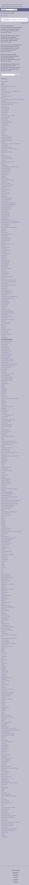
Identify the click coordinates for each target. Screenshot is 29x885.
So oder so (3, 690)
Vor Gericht (4, 763)
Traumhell (3, 714)
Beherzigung (4, 165)
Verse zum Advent (5, 755)
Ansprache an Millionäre (6, 137)
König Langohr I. (5, 541)
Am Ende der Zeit (5, 107)
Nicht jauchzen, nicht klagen (7, 626)
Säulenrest (3, 674)
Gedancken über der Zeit (6, 444)
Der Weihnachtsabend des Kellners (9, 285)
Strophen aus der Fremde (7, 699)
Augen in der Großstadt (6, 152)
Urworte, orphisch (5, 732)
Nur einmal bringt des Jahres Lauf (8, 638)
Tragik (2, 712)
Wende (3, 789)
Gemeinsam (4, 454)
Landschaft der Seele (6, 548)
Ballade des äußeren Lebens (7, 161)
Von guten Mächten (5, 759)
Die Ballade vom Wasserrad (7, 298)
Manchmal (3, 582)
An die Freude (4, 119)
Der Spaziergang (5, 273)
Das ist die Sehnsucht (6, 199)
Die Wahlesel (4, 346)
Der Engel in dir (5, 237)
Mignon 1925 (4, 597)
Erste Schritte (4, 411)
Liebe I (3, 564)
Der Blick (3, 229)
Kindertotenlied (4, 533)
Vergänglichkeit (4, 745)
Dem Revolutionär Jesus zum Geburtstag (10, 222)
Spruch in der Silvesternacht (7, 692)
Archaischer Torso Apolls (7, 140)
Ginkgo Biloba (4, 460)
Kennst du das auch (5, 530)
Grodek (3, 472)
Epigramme (4, 405)
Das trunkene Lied (5, 214)
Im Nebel (3, 521)
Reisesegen (3, 666)
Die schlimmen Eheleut (6, 341)
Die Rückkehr (4, 337)
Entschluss (3, 403)
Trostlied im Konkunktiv (6, 722)
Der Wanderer (4, 283)
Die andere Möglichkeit (6, 293)
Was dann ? (4, 769)
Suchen (17, 74)
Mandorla (3, 585)
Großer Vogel (4, 474)
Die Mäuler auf (4, 331)
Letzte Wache (4, 556)
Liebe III (3, 567)
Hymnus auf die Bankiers (7, 492)
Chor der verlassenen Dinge (7, 184)
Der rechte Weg (4, 265)
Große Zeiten (4, 475)
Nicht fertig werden (5, 625)
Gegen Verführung (5, 451)
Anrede (3, 132)
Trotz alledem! (4, 723)
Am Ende (3, 106)
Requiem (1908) (5, 671)
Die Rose (3, 336)
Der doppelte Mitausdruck (7, 234)
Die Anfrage (4, 294)
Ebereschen (4, 370)
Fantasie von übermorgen (7, 424)
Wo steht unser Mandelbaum (7, 817)
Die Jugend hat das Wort (6, 316)
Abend (2, 84)
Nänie (2, 622)
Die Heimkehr (4, 314)
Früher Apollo (4, 433)
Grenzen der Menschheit (6, 470)
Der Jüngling (4, 255)
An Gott (3, 127)
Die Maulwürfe (4, 332)
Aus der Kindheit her (6, 157)
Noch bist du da (4, 633)
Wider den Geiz (4, 810)
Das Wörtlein (4, 217)
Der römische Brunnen (6, 268)
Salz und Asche (4, 672)
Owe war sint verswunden (7, 646)
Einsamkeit (3, 390)
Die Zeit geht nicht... (6, 357)
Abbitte (3, 83)
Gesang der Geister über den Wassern (9, 456)
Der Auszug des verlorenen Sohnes (9, 227)
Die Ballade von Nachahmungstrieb (9, 296)
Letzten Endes (4, 559)
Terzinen (3, 705)
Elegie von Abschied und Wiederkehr (9, 398)
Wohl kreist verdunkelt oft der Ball (9, 815)
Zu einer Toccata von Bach (7, 825)
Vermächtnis (4, 751)
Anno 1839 (3, 130)
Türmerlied (3, 725)
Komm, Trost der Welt (6, 543)
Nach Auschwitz (5, 615)
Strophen (3, 697)
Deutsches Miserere (5, 290)
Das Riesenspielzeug (6, 207)
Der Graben (4, 248)
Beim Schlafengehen (6, 168)
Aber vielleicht (4, 81)
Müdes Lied (4, 608)
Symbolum (3, 702)
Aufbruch (3, 142)
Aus (2, 153)
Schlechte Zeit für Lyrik (6, 677)
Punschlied (3, 659)
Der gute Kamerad (5, 250)
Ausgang (3, 160)
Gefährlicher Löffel (5, 449)
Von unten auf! (4, 761)
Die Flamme (4, 306)
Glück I (3, 465)
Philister (3, 649)
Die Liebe (3, 324)
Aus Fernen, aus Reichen (7, 158)
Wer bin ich (4, 799)
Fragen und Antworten (6, 431)
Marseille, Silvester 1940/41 (7, 589)
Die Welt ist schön (5, 349)
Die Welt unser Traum (6, 350)
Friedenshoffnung (5, 429)
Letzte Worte (4, 557)
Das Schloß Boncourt (6, 209)
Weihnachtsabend (5, 781)
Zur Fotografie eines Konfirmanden (9, 828)
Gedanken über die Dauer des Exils (9, 442)
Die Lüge (3, 327)
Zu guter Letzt (4, 827)
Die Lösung (4, 326)
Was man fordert (5, 773)
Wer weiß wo (4, 804)
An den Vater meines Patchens (8, 115)
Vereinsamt (3, 743)
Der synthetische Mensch (7, 276)
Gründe (3, 477)
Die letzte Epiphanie (5, 322)
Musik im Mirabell (5, 610)
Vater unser (3, 736)
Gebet (2, 438)
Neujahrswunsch (5, 623)
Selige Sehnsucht (5, 684)
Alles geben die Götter (6, 96)
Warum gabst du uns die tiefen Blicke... (10, 768)
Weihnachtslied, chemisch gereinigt (9, 782)
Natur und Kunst (5, 620)
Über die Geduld (5, 727)
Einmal (3, 387)
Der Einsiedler (4, 235)
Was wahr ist (4, 774)
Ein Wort (3, 395)
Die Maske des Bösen (6, 329)
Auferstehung (4, 145)
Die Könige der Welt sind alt (7, 319)
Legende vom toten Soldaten (7, 554)
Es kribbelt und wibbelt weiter (8, 419)
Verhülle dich (4, 748)
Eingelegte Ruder (5, 383)
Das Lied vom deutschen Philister (8, 204)
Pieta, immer (4, 653)
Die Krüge (3, 321)
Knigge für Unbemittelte (6, 539)
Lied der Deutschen (5, 574)
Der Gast (3, 242)
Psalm (2, 658)
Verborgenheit (4, 740)
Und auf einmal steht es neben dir (8, 728)
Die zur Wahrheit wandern (7, 359)
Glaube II (3, 462)
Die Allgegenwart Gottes (7, 291)
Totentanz (3, 710)
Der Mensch (4, 258)
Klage (2, 534)
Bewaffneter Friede (5, 171)
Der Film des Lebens (6, 239)
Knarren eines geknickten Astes (8, 538)
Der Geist (3, 245)
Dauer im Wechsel (5, 216)
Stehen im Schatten (5, 695)
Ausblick (3, 155)
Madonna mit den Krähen (7, 577)
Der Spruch (4, 275)
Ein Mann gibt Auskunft (6, 380)
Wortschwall (4, 820)
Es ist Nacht (4, 418)
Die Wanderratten (5, 347)
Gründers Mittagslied (6, 479)
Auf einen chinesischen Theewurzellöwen (10, 143)
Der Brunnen (4, 232)
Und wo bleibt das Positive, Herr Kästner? (10, 730)
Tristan (2, 720)
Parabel (3, 648)
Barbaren (3, 163)
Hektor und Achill (5, 484)
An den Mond (4, 112)
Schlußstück (4, 679)
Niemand (3, 631)
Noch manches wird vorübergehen (9, 635)
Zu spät (3, 833)
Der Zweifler (4, 288)
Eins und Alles (4, 396)
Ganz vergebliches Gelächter (7, 436)
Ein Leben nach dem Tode (7, 378)
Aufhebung (3, 150)
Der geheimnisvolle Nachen (7, 244)
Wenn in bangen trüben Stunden (8, 796)
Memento (3, 594)
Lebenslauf (3, 552)
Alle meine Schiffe (5, 92)
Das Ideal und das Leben (6, 198)
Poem (2, 654)
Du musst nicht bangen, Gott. (7, 365)
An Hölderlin (4, 129)
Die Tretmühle (4, 344)
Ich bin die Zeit (4, 498)
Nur (2, 636)
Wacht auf (3, 764)
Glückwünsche (4, 469)
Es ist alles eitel (4, 416)
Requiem (3, 669)
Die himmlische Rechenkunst (7, 313)
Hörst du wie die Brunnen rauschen (9, 488)
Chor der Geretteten (5, 183)
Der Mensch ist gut (5, 260)
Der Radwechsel (5, 263)
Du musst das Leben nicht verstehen (9, 364)
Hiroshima (3, 485)
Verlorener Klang (5, 750)
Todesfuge (3, 709)
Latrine (3, 549)
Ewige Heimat (4, 423)
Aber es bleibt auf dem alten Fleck (9, 86)
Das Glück (3, 194)
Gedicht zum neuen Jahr (6, 447)
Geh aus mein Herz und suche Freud (9, 452)
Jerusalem (3, 526)
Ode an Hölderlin (5, 641)
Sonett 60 (3, 687)
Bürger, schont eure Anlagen (7, 180)
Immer (2, 518)
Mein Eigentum (4, 592)
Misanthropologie (5, 598)
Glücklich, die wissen (6, 467)
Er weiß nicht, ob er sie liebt (7, 415)
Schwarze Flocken (5, 681)
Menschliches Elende (6, 595)
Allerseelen (3, 94)
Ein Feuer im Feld (5, 375)
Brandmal (3, 176)
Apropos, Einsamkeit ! (6, 138)
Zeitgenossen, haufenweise (7, 824)
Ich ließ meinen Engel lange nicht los (9, 511)
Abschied (3, 88)
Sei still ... (3, 682)
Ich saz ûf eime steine (6, 513)
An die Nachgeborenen (6, 122)
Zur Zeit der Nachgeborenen (7, 830)
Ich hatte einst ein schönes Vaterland (9, 502)
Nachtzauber (4, 618)
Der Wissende (4, 286)
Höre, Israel (4, 487)
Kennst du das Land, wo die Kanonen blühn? (11, 531)
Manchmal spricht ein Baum (7, 584)
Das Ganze (3, 191)
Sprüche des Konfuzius (6, 694)
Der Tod (3, 278)
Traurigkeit (3, 718)
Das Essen (3, 188)
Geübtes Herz (4, 459)
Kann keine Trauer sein (6, 528)
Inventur (3, 525)
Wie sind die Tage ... (6, 809)
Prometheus (4, 656)
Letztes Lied (4, 561)
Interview (3, 523)
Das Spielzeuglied (5, 212)
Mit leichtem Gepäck (6, 602)
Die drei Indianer (5, 301)
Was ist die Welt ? (5, 771)
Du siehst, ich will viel (6, 367)
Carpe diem (4, 181)
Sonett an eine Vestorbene (7, 689)
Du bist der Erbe (5, 362)
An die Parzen (4, 124)
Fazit (2, 428)
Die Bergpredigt (5, 299)
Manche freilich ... (5, 579)
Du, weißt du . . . (5, 369)
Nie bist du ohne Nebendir (7, 630)
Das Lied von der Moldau (7, 206)
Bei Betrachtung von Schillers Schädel (9, 166)
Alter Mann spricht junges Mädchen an (10, 102)
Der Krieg (3, 257)
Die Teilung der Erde (6, 342)
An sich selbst (4, 135)
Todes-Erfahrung (5, 707)
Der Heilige (4, 252)
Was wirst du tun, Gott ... (7, 778)
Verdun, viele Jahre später (7, 741)
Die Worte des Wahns (6, 355)
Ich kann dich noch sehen (7, 506)
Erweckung (4, 413)
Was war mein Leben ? (6, 776)
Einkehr (3, 385)
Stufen (2, 700)
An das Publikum (5, 109)
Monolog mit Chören (6, 605)
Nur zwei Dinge (5, 640)
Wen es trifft (4, 792)
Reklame (3, 668)
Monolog (3, 603)
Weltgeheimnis (4, 787)
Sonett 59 (3, 686)
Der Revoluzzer (4, 267)
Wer (2, 797)
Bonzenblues (4, 175)
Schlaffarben (4, 676)
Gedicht (3, 446)
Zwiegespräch (4, 837)
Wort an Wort (4, 819)
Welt (2, 786)
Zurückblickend (4, 832)
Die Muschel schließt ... (6, 334)
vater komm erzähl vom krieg (7, 735)
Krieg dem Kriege (5, 544)
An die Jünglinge (5, 120)
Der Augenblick (5, 226)
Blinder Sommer (5, 173)
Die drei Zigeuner (5, 303)
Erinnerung (3, 408)
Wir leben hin (4, 812)
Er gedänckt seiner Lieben (7, 406)
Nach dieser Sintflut (5, 617)
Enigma (3, 400)
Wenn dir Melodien (5, 794)
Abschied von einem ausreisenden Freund (10, 91)
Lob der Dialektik (5, 576)
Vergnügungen (4, 746)
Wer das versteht (5, 801)
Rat (2, 661)
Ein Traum (3, 393)
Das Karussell (4, 201)
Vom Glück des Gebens (6, 758)
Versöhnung (4, 756)
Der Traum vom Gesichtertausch (8, 281)
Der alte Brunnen (5, 224)
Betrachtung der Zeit (6, 170)
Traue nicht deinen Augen (7, 717)
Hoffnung (3, 490)
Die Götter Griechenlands (7, 311)
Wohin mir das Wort (5, 814)
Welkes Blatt (4, 784)
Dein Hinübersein (5, 219)
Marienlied (3, 587)
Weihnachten (4, 779)
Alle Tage (3, 97)
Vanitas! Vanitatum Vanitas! (7, 733)
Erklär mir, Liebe (5, 410)
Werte (2, 805)
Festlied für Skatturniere (6, 426)
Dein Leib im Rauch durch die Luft (9, 221)
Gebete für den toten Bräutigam (8, 441)
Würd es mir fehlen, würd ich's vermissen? (10, 822)
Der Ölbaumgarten (5, 262)
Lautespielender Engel (6, 551)
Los (16, 9)
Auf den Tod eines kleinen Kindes (9, 148)
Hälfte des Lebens (5, 480)
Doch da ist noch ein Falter (7, 360)
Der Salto (3, 270)
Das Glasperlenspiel (5, 193)
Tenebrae (3, 704)
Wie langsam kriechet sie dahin (8, 807)
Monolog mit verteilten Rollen (8, 607)
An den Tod (4, 114)
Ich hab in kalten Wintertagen (7, 505)
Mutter (2, 612)
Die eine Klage (4, 304)
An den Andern (4, 111)
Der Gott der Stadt (5, 247)
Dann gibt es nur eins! (6, 186)
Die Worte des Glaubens (6, 354)
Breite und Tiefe (5, 178)
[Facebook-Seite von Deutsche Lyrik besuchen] (12, 4)
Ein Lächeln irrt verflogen (7, 377)
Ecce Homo (4, 372)
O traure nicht (4, 644)
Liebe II (3, 566)
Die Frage (3, 308)
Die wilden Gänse (5, 352)
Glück (2, 464)
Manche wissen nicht (6, 580)
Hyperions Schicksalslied (7, 493)
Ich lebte (3, 510)
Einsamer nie (4, 388)
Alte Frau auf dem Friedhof (7, 104)
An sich (3, 134)
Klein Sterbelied (5, 536)
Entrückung (4, 401)
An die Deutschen (5, 117)
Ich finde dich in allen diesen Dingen (9, 503)
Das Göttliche (4, 196)
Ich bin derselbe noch (6, 495)
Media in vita (4, 590)
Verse (2, 753)
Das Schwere (4, 211)
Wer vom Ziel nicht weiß (6, 802)
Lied (2, 569)
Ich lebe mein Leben (5, 508)
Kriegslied (3, 546)
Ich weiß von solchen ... (6, 515)
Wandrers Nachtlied (5, 766)
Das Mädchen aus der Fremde (8, 203)
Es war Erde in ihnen (6, 421)
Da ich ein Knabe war (6, 189)
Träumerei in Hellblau (6, 715)
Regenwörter (4, 663)
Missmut (3, 600)
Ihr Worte (3, 516)
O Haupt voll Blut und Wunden (8, 643)
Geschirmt (3, 457)
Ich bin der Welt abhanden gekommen (9, 497)
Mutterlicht (3, 613)
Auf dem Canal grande (6, 147)
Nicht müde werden (5, 628)
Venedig (3, 738)
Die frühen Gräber (5, 309)
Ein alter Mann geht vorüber (7, 373)
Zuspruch (3, 835)
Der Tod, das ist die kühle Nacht (8, 280)
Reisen (2, 664)
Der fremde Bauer (5, 240)
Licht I (2, 562)
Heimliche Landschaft (6, 482)
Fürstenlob (3, 434)
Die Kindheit (4, 317)
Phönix (3, 651)
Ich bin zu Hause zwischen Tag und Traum (10, 500)
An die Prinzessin (5, 125)
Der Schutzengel (5, 272)
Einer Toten (4, 382)
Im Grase (3, 520)
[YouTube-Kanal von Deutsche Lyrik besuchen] (11, 6)
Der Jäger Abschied (5, 253)
